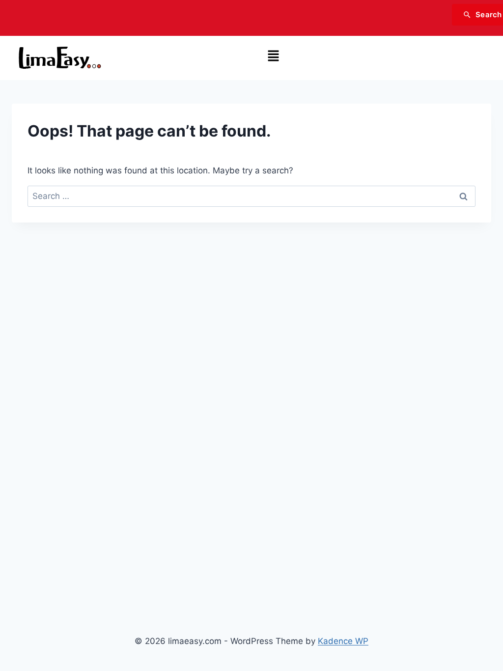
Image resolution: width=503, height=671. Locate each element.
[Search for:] (251, 196)
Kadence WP (343, 641)
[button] (273, 56)
